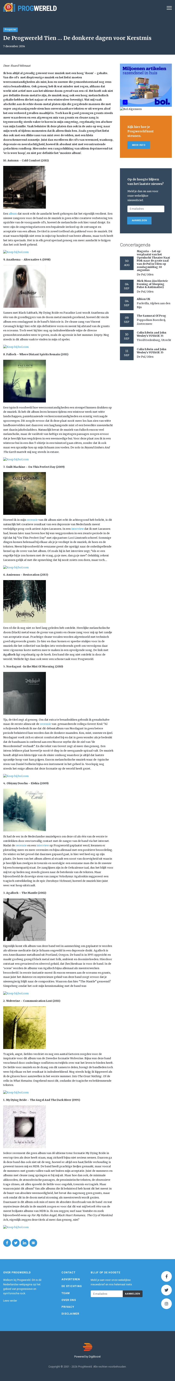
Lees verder (10, 1300)
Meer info (139, 145)
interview (77, 528)
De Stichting (71, 1286)
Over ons (68, 1300)
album (13, 213)
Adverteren (70, 1279)
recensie (32, 519)
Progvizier (10, 29)
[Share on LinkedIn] (24, 1243)
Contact (68, 1272)
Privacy (67, 1306)
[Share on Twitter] (16, 1243)
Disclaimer (70, 1313)
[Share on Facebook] (7, 1243)
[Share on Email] (33, 1243)
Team (65, 1293)
